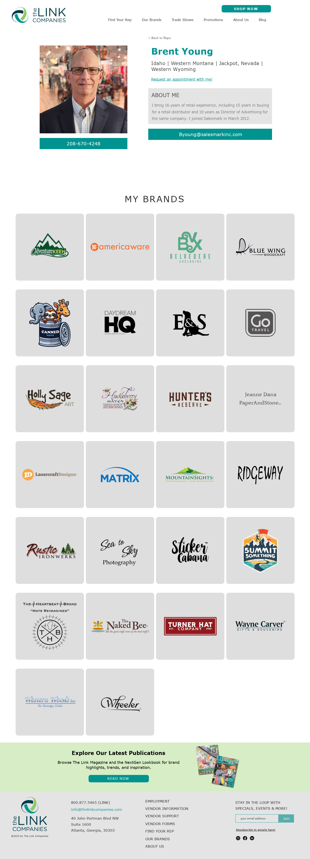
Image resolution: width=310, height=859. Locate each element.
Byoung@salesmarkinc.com (210, 134)
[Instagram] (238, 838)
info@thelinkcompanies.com (96, 809)
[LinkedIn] (252, 838)
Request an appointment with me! (182, 79)
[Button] (50, 247)
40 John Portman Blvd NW (95, 818)
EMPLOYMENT (157, 801)
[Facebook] (245, 838)
